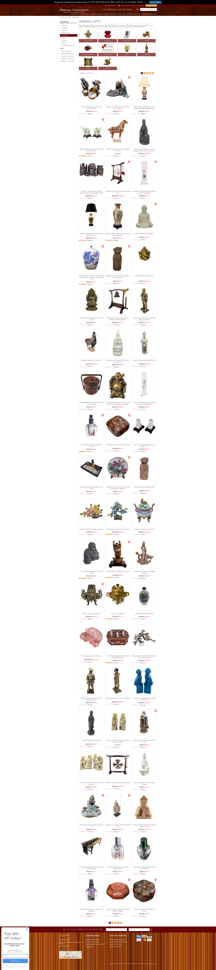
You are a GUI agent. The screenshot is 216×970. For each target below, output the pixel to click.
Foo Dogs (146, 40)
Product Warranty (92, 939)
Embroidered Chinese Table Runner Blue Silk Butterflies (91, 868)
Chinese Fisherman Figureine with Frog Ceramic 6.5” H (118, 107)
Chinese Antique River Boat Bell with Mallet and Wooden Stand (118, 318)
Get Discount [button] (15, 961)
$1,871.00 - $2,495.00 (68, 59)
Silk (88, 68)
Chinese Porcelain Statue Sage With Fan (144, 360)
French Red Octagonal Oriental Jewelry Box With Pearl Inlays (118, 656)
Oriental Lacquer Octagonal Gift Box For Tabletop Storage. (118, 910)
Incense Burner (88, 40)
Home (61, 17)
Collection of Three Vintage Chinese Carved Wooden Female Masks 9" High (91, 192)
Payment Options (115, 944)
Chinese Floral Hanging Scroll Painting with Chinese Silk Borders (144, 403)
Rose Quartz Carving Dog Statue (91, 656)
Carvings (129, 14)
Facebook (59, 949)
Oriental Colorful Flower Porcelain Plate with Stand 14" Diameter (117, 487)
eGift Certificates (108, 54)
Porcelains (84, 14)
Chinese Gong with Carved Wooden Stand (117, 782)
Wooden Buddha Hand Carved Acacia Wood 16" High (144, 825)
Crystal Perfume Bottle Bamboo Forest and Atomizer (144, 868)
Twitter (62, 949)
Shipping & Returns (92, 942)
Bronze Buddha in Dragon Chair (144, 276)
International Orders (117, 939)
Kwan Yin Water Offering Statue (91, 740)
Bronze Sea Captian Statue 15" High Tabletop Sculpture (91, 699)
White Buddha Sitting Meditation (144, 233)
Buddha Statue (127, 40)
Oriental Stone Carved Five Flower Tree (117, 529)
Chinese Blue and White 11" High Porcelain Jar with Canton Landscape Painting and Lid (91, 277)
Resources (89, 946)
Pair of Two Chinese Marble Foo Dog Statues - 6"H (144, 445)
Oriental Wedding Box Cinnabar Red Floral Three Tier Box (91, 403)
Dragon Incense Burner (118, 613)
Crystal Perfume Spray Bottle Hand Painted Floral (117, 868)
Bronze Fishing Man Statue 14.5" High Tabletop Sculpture (144, 318)
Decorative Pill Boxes (88, 54)
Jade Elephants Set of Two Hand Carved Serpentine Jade (91, 150)
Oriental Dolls (146, 54)
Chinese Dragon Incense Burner (91, 613)
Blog (133, 5)
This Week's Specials (149, 14)
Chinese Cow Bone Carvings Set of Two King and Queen (118, 741)
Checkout (140, 5)
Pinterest (64, 949)
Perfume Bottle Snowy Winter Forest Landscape (91, 910)
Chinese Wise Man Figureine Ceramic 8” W (91, 825)
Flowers (127, 54)
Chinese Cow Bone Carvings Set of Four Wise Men (91, 783)
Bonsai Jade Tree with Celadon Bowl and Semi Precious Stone (144, 656)
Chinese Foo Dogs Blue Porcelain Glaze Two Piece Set (144, 699)
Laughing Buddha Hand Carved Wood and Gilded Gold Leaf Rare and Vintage (117, 403)
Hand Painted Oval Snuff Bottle (144, 613)
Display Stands (103, 14)
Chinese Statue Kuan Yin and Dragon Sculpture (144, 572)
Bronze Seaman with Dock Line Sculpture (118, 698)
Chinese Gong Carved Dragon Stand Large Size (117, 192)
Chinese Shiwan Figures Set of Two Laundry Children (91, 107)
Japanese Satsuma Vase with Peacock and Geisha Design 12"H (117, 234)
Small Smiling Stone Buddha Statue (144, 487)
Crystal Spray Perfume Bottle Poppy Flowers (91, 445)
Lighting (93, 14)
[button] (27, 929)
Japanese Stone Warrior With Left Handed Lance (117, 825)
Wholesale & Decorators (94, 944)
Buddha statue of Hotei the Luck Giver (117, 571)
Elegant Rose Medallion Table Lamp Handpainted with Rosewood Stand (144, 107)
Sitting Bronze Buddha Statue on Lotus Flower (91, 318)
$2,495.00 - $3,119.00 (68, 61)
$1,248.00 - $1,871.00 (68, 56)
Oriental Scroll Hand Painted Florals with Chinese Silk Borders (144, 192)
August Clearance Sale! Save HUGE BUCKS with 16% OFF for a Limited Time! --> (107, 2)
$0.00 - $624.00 (66, 51)
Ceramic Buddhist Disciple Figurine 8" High (144, 741)
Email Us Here (64, 939)
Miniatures (107, 68)
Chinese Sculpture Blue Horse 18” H (91, 360)
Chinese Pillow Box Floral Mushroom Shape (144, 910)
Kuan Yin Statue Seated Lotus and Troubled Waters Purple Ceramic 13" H (144, 150)
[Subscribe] (151, 929)
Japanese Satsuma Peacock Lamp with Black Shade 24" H (91, 234)
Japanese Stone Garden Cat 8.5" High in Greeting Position (118, 276)
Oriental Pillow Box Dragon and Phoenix (118, 445)
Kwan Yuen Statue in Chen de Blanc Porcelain (144, 783)
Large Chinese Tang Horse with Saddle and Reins (117, 150)
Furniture (75, 14)
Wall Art (121, 14)
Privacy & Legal (114, 946)
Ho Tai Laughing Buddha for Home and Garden (91, 572)
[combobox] (148, 9)
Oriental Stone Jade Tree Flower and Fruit (91, 529)
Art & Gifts (114, 14)
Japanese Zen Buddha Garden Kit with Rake (91, 487)
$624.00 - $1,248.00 (67, 53)
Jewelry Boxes (107, 40)
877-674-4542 (111, 5)
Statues (137, 14)
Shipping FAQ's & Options (118, 942)
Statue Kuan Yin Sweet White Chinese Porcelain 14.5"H (118, 361)
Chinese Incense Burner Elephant (144, 529)
